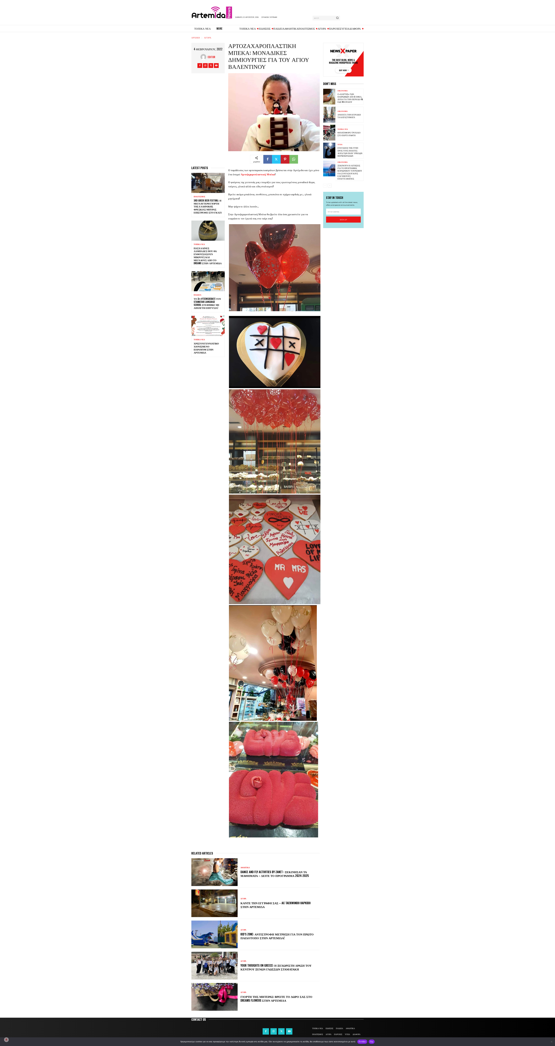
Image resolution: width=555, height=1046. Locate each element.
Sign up (343, 220)
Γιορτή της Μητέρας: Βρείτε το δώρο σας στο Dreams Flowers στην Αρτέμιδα (276, 998)
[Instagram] (205, 65)
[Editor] (204, 57)
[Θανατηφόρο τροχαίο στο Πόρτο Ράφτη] (329, 132)
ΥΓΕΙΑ (339, 144)
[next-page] (329, 185)
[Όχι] (551, 1041)
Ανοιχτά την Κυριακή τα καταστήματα (349, 116)
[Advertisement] (208, 121)
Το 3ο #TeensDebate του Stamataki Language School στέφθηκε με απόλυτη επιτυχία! (207, 303)
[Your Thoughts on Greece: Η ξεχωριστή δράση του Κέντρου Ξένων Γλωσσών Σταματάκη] (214, 966)
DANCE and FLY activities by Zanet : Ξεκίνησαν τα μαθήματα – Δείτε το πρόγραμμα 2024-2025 (274, 874)
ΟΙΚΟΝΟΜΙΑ (342, 91)
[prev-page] (325, 185)
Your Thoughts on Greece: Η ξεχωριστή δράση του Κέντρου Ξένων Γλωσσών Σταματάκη (275, 967)
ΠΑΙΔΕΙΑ (197, 295)
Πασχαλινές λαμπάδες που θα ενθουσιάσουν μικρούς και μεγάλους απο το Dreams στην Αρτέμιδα (208, 255)
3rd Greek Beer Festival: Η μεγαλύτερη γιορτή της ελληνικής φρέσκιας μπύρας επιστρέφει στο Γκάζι (208, 206)
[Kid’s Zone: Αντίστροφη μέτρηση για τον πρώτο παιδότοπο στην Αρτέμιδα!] (214, 934)
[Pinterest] (285, 159)
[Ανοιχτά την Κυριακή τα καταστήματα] (329, 114)
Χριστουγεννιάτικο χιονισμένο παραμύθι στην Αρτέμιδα (206, 348)
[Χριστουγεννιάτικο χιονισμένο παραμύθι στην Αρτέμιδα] (208, 326)
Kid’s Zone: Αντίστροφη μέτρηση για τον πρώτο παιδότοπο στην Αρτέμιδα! (277, 936)
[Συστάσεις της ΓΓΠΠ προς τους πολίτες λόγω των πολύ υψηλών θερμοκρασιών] (329, 150)
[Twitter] (210, 65)
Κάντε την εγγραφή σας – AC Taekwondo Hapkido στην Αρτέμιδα (275, 905)
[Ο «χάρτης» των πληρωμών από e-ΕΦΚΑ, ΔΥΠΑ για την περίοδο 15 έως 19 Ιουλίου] (329, 96)
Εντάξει (362, 1041)
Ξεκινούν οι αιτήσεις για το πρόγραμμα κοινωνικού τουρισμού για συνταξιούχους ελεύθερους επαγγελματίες (349, 172)
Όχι (371, 1041)
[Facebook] (199, 65)
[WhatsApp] (293, 159)
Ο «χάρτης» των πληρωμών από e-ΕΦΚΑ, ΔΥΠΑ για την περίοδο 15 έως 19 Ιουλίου (350, 98)
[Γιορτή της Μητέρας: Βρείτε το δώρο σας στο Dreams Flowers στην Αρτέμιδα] (214, 997)
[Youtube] (216, 65)
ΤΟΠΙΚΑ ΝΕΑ (199, 244)
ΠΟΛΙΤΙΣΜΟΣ (199, 197)
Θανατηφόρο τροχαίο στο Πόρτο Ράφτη (348, 134)
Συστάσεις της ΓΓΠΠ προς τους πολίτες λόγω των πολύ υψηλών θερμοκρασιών (349, 151)
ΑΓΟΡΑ (207, 37)
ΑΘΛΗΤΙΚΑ (245, 868)
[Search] (337, 18)
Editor (211, 57)
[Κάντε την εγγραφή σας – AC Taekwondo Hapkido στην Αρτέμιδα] (214, 903)
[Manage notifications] (6, 1039)
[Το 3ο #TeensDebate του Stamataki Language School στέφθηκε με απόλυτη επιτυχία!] (208, 281)
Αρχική (195, 37)
